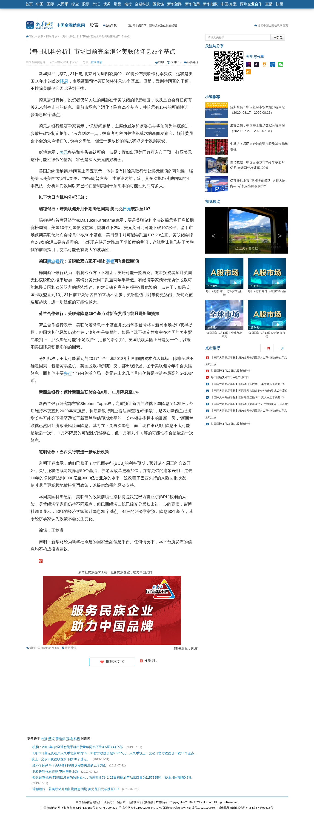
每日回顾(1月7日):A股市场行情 (267, 291)
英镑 (110, 261)
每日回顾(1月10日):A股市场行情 (230, 370)
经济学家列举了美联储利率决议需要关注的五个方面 (69, 765)
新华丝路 (174, 4)
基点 (51, 738)
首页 (29, 4)
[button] (211, 230)
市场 (69, 738)
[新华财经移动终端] (273, 65)
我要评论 (192, 62)
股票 (85, 4)
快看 (279, 4)
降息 (64, 81)
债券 (107, 4)
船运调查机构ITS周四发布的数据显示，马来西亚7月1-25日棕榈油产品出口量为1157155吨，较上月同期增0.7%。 (113, 777)
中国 (39, 4)
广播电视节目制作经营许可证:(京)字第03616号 (244, 807)
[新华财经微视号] (249, 65)
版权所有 (66, 807)
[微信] (281, 65)
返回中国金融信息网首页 (273, 25)
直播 (269, 4)
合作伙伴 (133, 802)
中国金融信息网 (50, 807)
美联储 (60, 738)
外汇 (96, 4)
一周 (267, 348)
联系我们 (108, 802)
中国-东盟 (229, 4)
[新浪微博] (249, 72)
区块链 (158, 4)
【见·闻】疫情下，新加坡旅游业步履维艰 (151, 25)
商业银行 (55, 261)
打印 (161, 62)
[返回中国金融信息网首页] (41, 560)
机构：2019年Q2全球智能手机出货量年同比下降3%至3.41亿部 (77, 747)
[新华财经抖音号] (257, 65)
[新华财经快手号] (265, 65)
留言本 (121, 802)
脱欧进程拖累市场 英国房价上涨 (55, 771)
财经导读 (51, 36)
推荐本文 (114, 662)
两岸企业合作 (251, 4)
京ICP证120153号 (84, 807)
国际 (50, 4)
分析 (44, 738)
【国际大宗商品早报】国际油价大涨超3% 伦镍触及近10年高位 (249, 390)
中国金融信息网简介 (88, 802)
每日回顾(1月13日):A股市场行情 (230, 423)
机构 (77, 738)
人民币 (62, 4)
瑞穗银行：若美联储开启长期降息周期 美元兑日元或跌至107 (75, 789)
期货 (117, 4)
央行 (68, 373)
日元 (127, 208)
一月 (281, 348)
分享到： (151, 660)
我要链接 (147, 802)
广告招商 (161, 802)
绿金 (75, 4)
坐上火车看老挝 (246, 248)
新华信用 (192, 4)
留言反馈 (70, 647)
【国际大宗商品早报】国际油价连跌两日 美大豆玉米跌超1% (248, 384)
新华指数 (210, 4)
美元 (64, 152)
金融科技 (142, 4)
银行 (128, 4)
